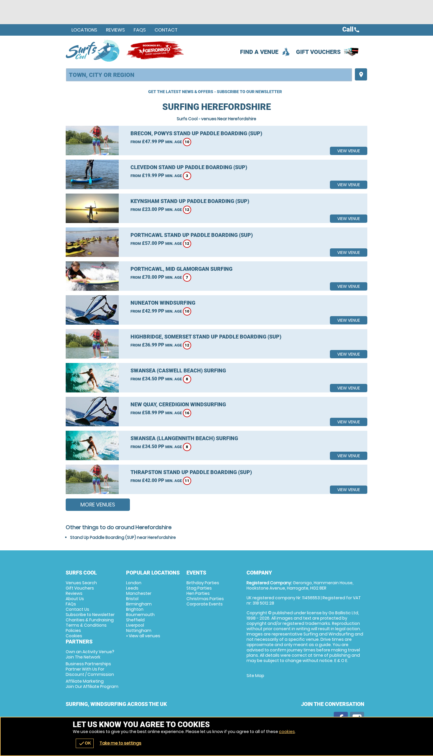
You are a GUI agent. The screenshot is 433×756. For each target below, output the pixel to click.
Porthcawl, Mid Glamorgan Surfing (181, 269)
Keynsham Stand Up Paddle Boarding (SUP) (189, 201)
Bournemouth (140, 615)
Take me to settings (120, 743)
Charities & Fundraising (90, 620)
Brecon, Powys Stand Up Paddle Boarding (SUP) (196, 133)
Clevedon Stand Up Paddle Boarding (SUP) (188, 167)
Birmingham (139, 604)
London (133, 583)
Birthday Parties (202, 583)
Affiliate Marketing (92, 683)
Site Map (255, 676)
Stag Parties (199, 588)
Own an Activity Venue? (90, 654)
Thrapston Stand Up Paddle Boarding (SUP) (191, 472)
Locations (84, 30)
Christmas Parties (205, 599)
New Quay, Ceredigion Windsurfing (178, 404)
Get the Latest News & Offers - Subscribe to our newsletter (215, 91)
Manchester (138, 593)
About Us (75, 599)
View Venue (348, 151)
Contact (166, 30)
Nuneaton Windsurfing (162, 303)
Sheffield (135, 620)
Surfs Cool (187, 119)
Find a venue (259, 51)
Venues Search (81, 583)
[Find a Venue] (209, 75)
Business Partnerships (90, 669)
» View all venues (143, 636)
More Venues (97, 504)
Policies (73, 630)
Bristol (132, 599)
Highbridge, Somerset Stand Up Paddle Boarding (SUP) (205, 337)
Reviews (115, 30)
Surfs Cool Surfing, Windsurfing (93, 50)
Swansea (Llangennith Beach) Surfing (184, 438)
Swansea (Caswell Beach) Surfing (178, 370)
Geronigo (155, 50)
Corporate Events (204, 604)
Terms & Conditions (86, 625)
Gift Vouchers (318, 51)
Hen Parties (198, 593)
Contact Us (77, 609)
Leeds (132, 588)
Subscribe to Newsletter (90, 615)
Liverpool (135, 625)
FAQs (140, 30)
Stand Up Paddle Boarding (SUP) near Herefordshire (123, 537)
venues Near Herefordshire (228, 119)
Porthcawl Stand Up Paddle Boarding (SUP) (191, 235)
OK (84, 743)
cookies (287, 731)
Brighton (134, 609)
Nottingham (138, 630)
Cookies (74, 636)
